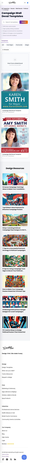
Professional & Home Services (10, 409)
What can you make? (8, 370)
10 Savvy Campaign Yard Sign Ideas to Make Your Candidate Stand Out (13, 189)
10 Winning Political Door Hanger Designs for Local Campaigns (14, 311)
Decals (13, 8)
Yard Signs (10, 45)
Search (24, 22)
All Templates (6, 8)
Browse (6, 49)
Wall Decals (19, 8)
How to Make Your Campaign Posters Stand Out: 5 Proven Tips (13, 290)
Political (26, 8)
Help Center (5, 437)
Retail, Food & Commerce (9, 416)
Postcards (19, 45)
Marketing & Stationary (8, 388)
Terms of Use (5, 454)
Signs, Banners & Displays (9, 392)
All (3, 45)
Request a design (7, 377)
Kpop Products (6, 398)
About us (4, 430)
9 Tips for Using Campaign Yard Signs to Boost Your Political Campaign (13, 271)
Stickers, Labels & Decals (9, 395)
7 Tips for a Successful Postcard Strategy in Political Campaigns (13, 249)
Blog (3, 434)
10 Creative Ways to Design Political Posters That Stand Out (13, 331)
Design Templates (7, 367)
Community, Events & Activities (11, 419)
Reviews (4, 444)
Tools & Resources (7, 374)
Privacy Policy (5, 456)
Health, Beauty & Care (8, 413)
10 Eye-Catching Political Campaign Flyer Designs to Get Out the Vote (14, 230)
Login (3, 440)
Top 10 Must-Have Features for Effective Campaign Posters (13, 208)
